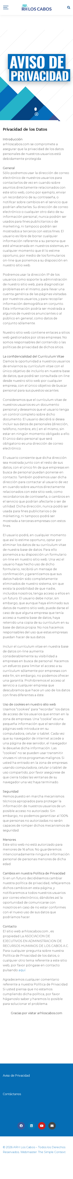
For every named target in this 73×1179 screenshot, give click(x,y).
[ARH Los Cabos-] (37, 7)
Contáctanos (12, 1094)
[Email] (52, 1125)
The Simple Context (52, 1152)
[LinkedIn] (31, 1125)
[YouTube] (41, 1125)
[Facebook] (21, 1125)
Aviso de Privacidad (16, 1075)
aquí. (22, 970)
